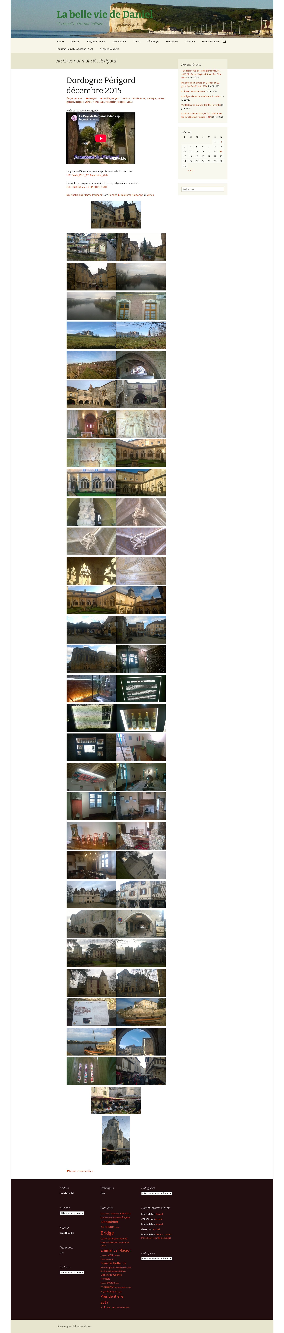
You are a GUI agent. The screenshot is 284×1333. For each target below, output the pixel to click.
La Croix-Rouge (113, 1271)
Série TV (120, 1308)
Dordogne (151, 98)
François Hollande (113, 1263)
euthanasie (105, 1256)
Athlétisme (115, 1214)
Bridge (107, 1233)
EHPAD (103, 1246)
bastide (106, 98)
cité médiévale (138, 98)
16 (221, 151)
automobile (117, 1218)
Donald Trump (117, 1242)
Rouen (107, 1307)
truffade (126, 1308)
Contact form (119, 41)
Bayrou (126, 1217)
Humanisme (172, 41)
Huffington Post (121, 1268)
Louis (110, 1282)
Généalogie (153, 41)
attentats (125, 1213)
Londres (103, 1283)
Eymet (161, 98)
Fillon (112, 1255)
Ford (118, 1256)
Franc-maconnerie (107, 1259)
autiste (110, 1218)
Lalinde (88, 101)
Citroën (103, 1242)
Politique (118, 1292)
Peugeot (103, 1292)
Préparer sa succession (193, 91)
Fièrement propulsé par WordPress (74, 1326)
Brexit (117, 1227)
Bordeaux (107, 1227)
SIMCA (114, 1308)
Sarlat (129, 101)
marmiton (108, 1287)
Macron (116, 1283)
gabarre (70, 101)
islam (129, 1268)
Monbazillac (98, 101)
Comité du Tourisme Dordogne (126, 194)
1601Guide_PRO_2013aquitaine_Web (87, 175)
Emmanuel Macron (116, 1250)
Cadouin (126, 98)
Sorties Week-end (211, 41)
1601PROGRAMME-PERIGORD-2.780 (86, 187)
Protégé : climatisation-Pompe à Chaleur (201, 96)
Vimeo (150, 194)
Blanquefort (109, 1222)
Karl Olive (104, 1271)
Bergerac (116, 98)
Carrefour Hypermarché (114, 1238)
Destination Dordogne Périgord (84, 194)
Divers (136, 41)
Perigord (121, 101)
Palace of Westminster (123, 1287)
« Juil (190, 170)
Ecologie (126, 1242)
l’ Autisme (190, 41)
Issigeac (79, 101)
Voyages (92, 98)
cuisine (109, 1242)
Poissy (110, 1291)
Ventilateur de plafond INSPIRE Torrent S (201, 104)
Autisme (104, 1218)
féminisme (104, 1268)
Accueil (60, 41)
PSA (102, 1308)
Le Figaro (122, 1271)
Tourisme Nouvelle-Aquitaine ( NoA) (75, 48)
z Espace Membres (109, 48)
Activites (75, 41)
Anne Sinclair (105, 1214)
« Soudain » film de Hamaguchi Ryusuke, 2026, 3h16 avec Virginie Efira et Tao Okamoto (201, 74)
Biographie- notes (96, 41)
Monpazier (111, 101)
